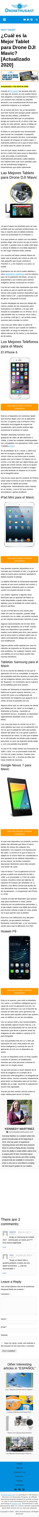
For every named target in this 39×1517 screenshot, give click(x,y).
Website (4, 1335)
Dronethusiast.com (8, 1495)
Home (19, 1464)
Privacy (19, 1477)
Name (4, 1319)
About (19, 1468)
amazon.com (16, 1503)
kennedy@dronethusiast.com (21, 1132)
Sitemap (19, 1485)
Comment (5, 1294)
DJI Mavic (14, 91)
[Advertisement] (19, 1193)
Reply (4, 1247)
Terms (19, 1481)
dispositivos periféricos (15, 274)
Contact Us (20, 1472)
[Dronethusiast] (19, 8)
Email (4, 1327)
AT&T (11, 446)
